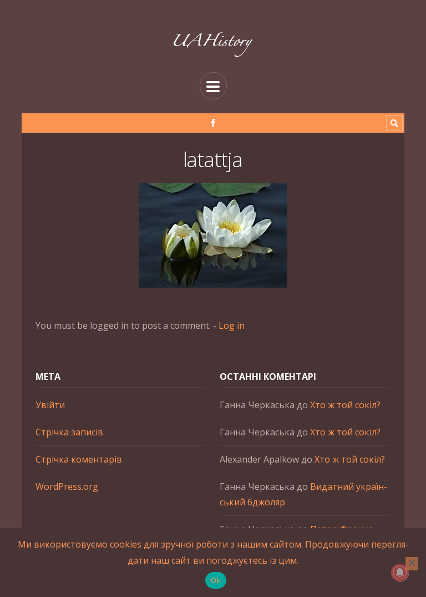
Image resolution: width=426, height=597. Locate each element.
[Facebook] (213, 123)
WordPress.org (67, 486)
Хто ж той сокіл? (345, 405)
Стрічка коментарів (79, 459)
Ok (216, 580)
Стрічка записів (69, 432)
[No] (411, 563)
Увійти (50, 405)
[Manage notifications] (400, 572)
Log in (232, 325)
